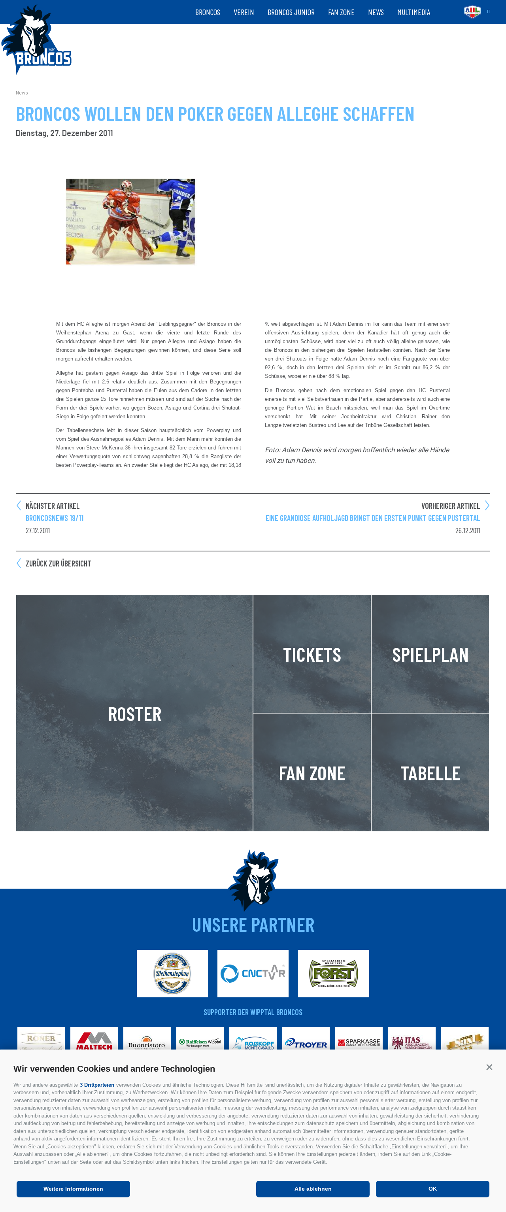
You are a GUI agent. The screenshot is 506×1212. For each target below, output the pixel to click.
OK (433, 1189)
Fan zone (341, 12)
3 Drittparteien (97, 1085)
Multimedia (413, 12)
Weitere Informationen (73, 1189)
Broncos (207, 12)
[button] (489, 1067)
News (376, 12)
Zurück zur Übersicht (58, 563)
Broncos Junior (291, 12)
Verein (244, 12)
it (488, 11)
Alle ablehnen (313, 1189)
